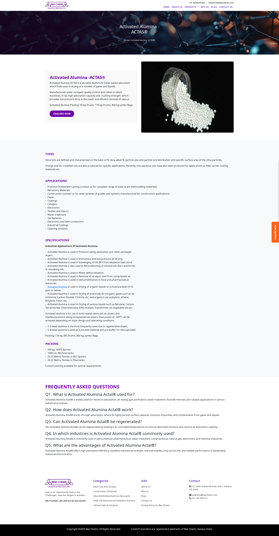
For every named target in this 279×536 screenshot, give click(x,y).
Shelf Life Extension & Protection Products (114, 500)
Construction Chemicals (105, 491)
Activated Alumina (57, 286)
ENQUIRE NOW (61, 113)
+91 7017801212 (199, 498)
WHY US (205, 7)
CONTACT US (226, 7)
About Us (145, 486)
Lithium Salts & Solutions (105, 505)
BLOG (214, 7)
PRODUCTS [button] (191, 7)
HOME (166, 7)
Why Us (145, 491)
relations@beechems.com (221, 2)
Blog (143, 496)
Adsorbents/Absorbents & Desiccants (111, 496)
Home (126, 40)
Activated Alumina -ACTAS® (143, 40)
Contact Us (146, 500)
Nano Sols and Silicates (104, 486)
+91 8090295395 (197, 2)
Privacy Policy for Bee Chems (155, 505)
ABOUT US (177, 7)
